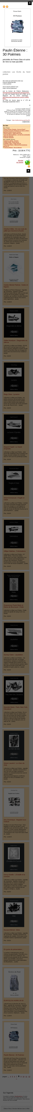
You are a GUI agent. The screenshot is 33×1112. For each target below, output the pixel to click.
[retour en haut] (29, 165)
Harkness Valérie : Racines (11, 140)
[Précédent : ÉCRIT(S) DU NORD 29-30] (4, 6)
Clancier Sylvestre (9, 137)
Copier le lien (26, 121)
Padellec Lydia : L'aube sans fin (12, 143)
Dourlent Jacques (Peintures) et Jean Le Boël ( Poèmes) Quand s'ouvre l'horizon (16, 131)
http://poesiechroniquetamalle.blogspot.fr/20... (16, 92)
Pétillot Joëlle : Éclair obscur (11, 142)
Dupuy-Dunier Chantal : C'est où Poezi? (14, 129)
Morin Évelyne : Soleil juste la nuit (13, 133)
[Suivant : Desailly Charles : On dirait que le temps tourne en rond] (7, 6)
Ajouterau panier (19, 161)
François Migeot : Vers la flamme (13, 147)
